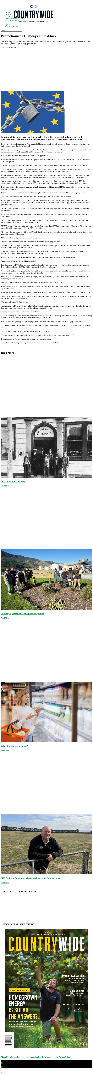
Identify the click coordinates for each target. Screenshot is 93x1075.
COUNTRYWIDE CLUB (15, 20)
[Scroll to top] (3, 1070)
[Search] (11, 30)
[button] (8, 24)
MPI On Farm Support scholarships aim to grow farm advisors (30, 878)
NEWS (8, 14)
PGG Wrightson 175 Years (13, 481)
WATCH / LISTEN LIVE (14, 18)
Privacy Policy (64, 1057)
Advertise (13, 1057)
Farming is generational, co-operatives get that (22, 613)
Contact (21, 1057)
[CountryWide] (48, 5)
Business (6, 47)
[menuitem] (48, 24)
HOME (8, 12)
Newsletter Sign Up (33, 1057)
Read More (5, 486)
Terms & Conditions (50, 1057)
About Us (4, 1057)
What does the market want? (14, 746)
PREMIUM (9, 16)
